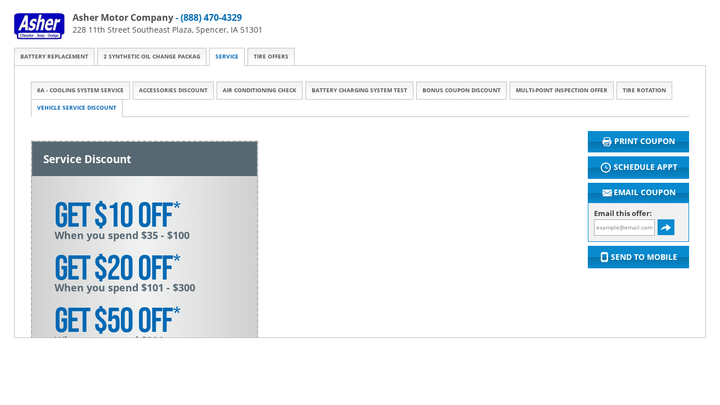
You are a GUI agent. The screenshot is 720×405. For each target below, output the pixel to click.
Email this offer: (623, 213)
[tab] (54, 57)
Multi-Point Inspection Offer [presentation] (562, 90)
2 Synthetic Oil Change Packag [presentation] (152, 56)
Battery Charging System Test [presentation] (359, 90)
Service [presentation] (226, 56)
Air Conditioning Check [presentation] (259, 90)
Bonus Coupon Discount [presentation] (461, 90)
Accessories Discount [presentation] (173, 90)
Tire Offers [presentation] (271, 56)
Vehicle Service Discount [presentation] (76, 107)
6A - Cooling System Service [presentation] (80, 90)
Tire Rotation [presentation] (644, 90)
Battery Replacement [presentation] (54, 56)
